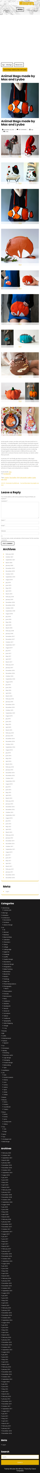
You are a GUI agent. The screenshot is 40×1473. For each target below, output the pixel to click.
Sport (5, 1089)
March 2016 (9, 696)
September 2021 (10, 560)
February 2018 (10, 631)
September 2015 (10, 713)
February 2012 (10, 835)
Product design (8, 1062)
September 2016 (10, 679)
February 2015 (10, 733)
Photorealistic (8, 991)
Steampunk (7, 1006)
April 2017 (8, 659)
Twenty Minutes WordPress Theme (16, 1469)
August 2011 (9, 852)
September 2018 (10, 611)
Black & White (8, 937)
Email (3, 525)
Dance (5, 1114)
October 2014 (9, 744)
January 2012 (9, 838)
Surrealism (7, 1013)
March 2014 (9, 764)
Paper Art (6, 981)
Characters (7, 942)
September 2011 (10, 849)
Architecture (6, 918)
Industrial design (9, 964)
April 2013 (8, 795)
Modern (6, 976)
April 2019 (8, 591)
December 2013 (10, 772)
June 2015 (8, 721)
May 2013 (8, 792)
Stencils (6, 1008)
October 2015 (9, 710)
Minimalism (7, 971)
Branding (6, 1053)
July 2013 (8, 787)
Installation (5, 1070)
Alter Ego (5, 913)
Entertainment (6, 1038)
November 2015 (10, 707)
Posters (6, 1104)
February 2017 (10, 665)
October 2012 (9, 812)
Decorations (7, 920)
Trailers (6, 1109)
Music (4, 1112)
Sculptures (7, 1001)
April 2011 (8, 863)
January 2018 (9, 633)
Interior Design (8, 925)
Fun (3, 1045)
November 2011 (10, 843)
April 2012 (8, 829)
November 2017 (10, 639)
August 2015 (9, 716)
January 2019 (9, 599)
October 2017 (9, 642)
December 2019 (10, 568)
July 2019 (8, 582)
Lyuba (34, 477)
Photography (7, 986)
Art (3, 927)
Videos (6, 1124)
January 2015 (9, 736)
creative (6, 477)
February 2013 (10, 801)
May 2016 (8, 690)
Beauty (4, 1031)
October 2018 (9, 608)
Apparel (6, 1043)
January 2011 (9, 872)
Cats (5, 1129)
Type (5, 1067)
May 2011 (8, 860)
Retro (5, 998)
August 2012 (9, 818)
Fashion (4, 1041)
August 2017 (9, 648)
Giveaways (5, 1048)
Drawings (6, 954)
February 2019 (10, 596)
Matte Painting (8, 969)
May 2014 (8, 758)
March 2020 (9, 562)
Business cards (8, 1055)
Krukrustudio (23, 477)
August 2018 (9, 614)
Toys (3, 1136)
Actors (5, 1102)
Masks (4, 1097)
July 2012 (8, 821)
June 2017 (8, 653)
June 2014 (8, 755)
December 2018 (10, 602)
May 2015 (8, 724)
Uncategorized (6, 1139)
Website (3, 531)
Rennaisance (8, 996)
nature (6, 1087)
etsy (10, 472)
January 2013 (9, 804)
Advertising (5, 908)
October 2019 (9, 574)
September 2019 (10, 577)
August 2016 (9, 682)
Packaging (7, 1060)
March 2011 (9, 866)
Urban (5, 1092)
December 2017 (10, 636)
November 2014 (10, 741)
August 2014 (9, 750)
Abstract (6, 932)
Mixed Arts (19, 65)
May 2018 (8, 622)
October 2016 (9, 676)
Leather (29, 477)
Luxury (6, 1085)
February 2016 (10, 699)
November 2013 (10, 775)
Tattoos (6, 1016)
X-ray (5, 1028)
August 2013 (9, 784)
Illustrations (7, 962)
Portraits (6, 994)
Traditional (7, 1018)
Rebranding (7, 1065)
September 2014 (10, 747)
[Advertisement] (20, 36)
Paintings (6, 979)
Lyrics (5, 1119)
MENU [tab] (20, 9)
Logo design (7, 1057)
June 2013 (8, 789)
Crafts (4, 1036)
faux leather (12, 477)
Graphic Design (8, 959)
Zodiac (6, 1094)
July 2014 (8, 753)
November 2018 (10, 605)
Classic (6, 944)
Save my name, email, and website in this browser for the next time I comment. (20, 539)
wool (5, 479)
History (6, 1080)
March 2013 (9, 798)
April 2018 (8, 625)
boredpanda (7, 474)
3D (4, 930)
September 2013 (10, 781)
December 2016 (10, 670)
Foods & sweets (8, 1077)
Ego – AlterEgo (7, 65)
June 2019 (8, 585)
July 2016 (8, 684)
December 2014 (10, 738)
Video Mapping (8, 1023)
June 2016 (8, 687)
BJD (3, 1033)
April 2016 (8, 693)
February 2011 (10, 869)
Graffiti (6, 957)
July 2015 (8, 719)
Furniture (6, 922)
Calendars (7, 939)
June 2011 (8, 858)
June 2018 (8, 619)
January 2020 (9, 565)
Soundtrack (7, 1107)
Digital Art (6, 952)
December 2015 (10, 704)
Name (3, 520)
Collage (6, 947)
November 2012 (10, 809)
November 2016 (10, 673)
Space (4, 1134)
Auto (5, 1075)
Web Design (6, 1141)
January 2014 (9, 770)
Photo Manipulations (10, 984)
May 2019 (8, 588)
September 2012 (10, 815)
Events (6, 1116)
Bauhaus (6, 934)
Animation (5, 915)
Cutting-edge (7, 949)
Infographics (7, 966)
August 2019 (9, 579)
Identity (4, 1050)
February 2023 (10, 554)
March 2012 (9, 832)
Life (3, 1073)
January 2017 (9, 667)
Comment (4, 501)
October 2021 (9, 557)
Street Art (6, 1011)
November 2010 (10, 877)
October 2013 (9, 778)
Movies (4, 1100)
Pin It (20, 157)
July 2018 (8, 616)
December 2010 (10, 875)
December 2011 (10, 841)
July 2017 (8, 650)
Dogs (5, 1131)
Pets (3, 1127)
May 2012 (8, 826)
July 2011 (8, 855)
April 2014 (8, 761)
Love (5, 1082)
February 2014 (10, 767)
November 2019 (10, 571)
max (2, 479)
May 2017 (8, 656)
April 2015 (8, 727)
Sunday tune (7, 1121)
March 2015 (9, 730)
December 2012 (10, 806)
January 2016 (9, 701)
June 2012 (8, 824)
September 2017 (10, 645)
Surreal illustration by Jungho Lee (29, 483)
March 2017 (9, 662)
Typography (7, 1021)
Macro (7, 988)
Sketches (6, 1003)
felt (18, 477)
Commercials (7, 910)
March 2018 (9, 628)
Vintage (6, 1025)
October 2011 (9, 846)
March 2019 (9, 594)
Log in (7, 891)
